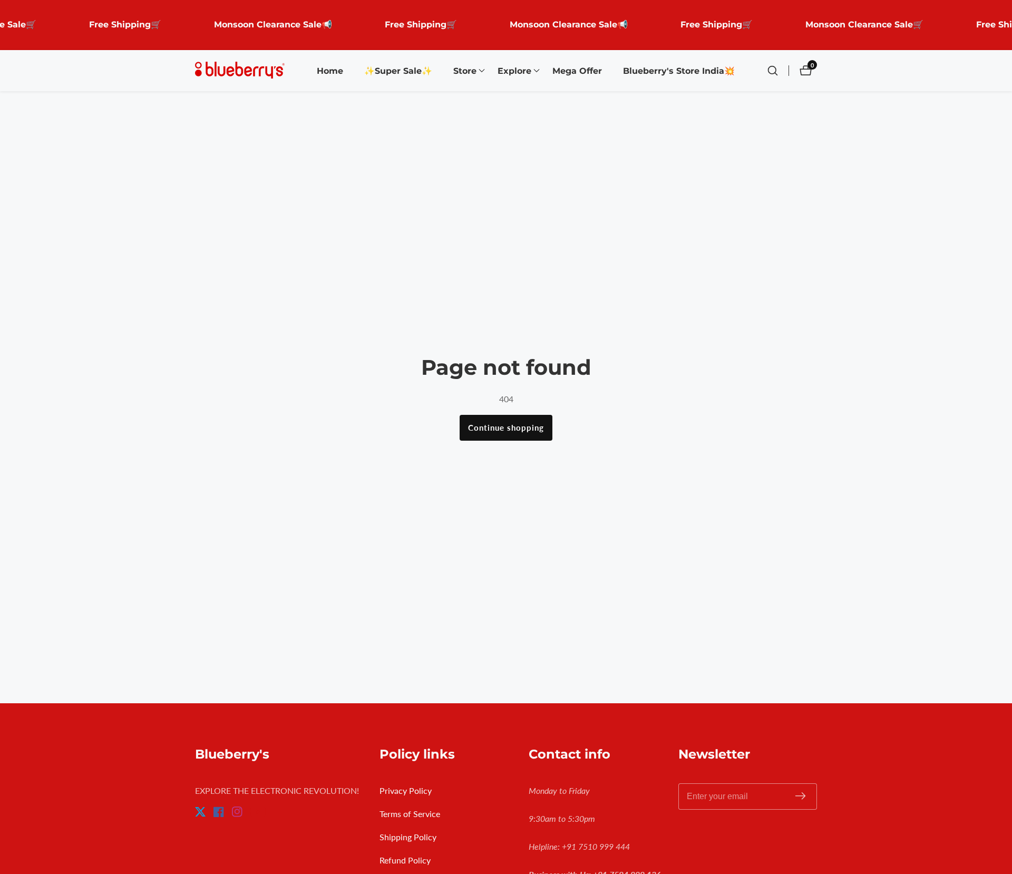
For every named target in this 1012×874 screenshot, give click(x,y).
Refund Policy (405, 860)
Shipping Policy (408, 837)
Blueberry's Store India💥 (679, 71)
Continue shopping (506, 427)
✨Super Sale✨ (398, 71)
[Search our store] (778, 70)
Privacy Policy (406, 790)
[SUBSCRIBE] (800, 796)
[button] (464, 70)
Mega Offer (577, 71)
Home (330, 71)
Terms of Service (410, 814)
